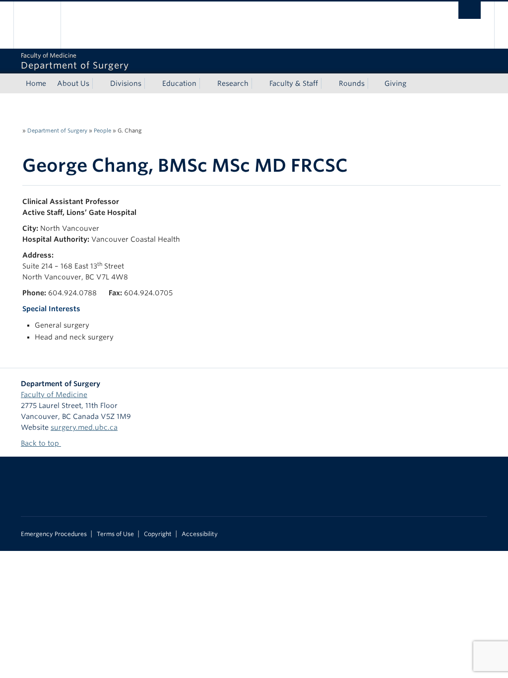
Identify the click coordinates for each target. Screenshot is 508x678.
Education (179, 83)
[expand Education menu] (205, 83)
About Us (73, 83)
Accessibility (200, 534)
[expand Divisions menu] (150, 83)
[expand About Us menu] (98, 83)
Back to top (41, 443)
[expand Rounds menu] (374, 83)
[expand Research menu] (257, 83)
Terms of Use (115, 534)
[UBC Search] (469, 10)
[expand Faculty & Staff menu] (327, 83)
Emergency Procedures (54, 534)
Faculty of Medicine (54, 395)
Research (233, 83)
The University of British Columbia (44, 25)
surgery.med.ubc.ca (84, 427)
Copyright (158, 534)
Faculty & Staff (293, 83)
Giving (395, 83)
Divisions (125, 83)
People (102, 130)
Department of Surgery (57, 130)
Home (36, 83)
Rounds (352, 83)
